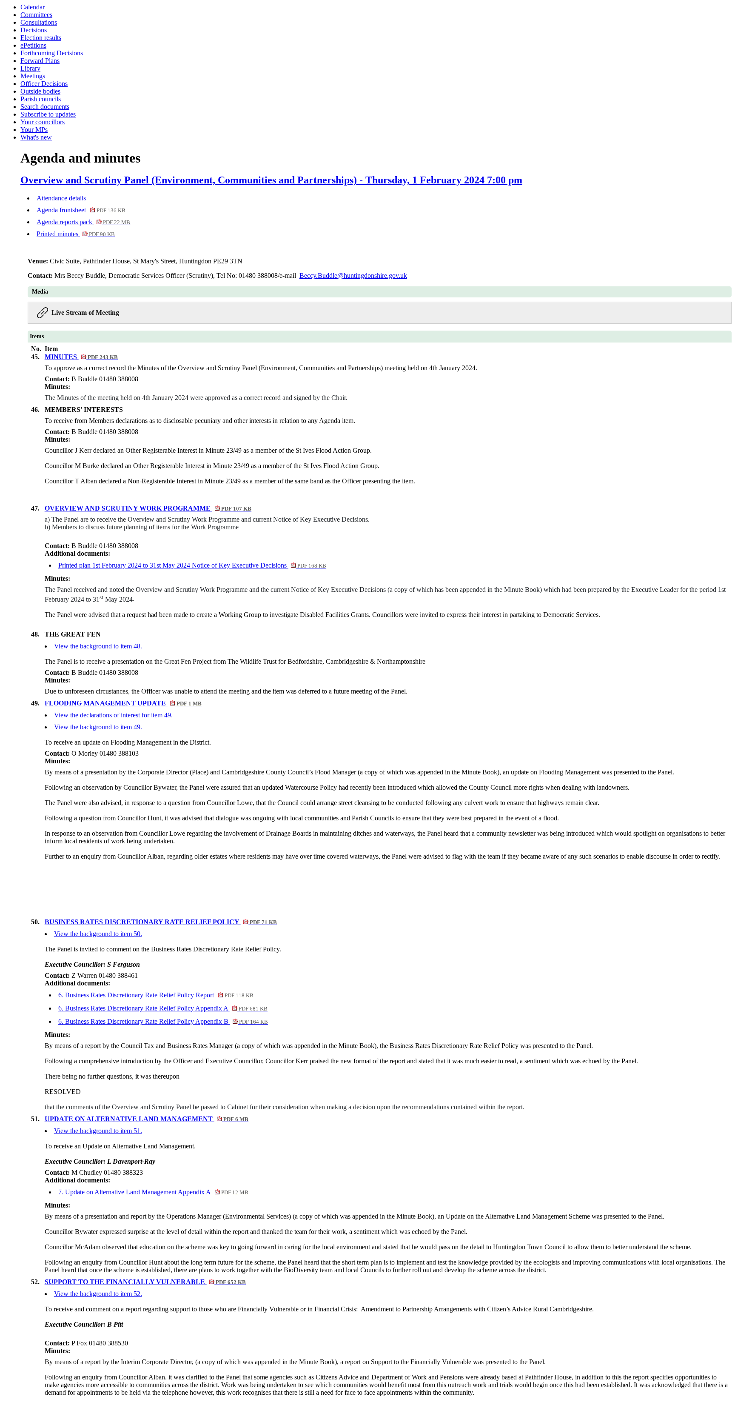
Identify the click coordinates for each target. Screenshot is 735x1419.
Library (30, 68)
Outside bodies (40, 91)
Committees (36, 14)
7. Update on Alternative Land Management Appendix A (153, 1192)
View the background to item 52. (98, 1293)
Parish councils (40, 99)
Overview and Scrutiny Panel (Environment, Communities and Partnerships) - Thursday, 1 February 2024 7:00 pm (271, 180)
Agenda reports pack (83, 222)
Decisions (33, 30)
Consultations (38, 22)
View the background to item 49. (98, 727)
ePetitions (33, 45)
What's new (36, 137)
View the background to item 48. (98, 646)
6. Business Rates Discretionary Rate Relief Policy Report (156, 995)
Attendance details (61, 198)
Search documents (44, 106)
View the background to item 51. (98, 1130)
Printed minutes (76, 233)
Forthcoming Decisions (51, 53)
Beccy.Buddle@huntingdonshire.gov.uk (353, 275)
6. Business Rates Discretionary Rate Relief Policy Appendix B (163, 1021)
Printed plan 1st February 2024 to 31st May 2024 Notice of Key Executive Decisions (192, 565)
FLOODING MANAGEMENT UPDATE (123, 703)
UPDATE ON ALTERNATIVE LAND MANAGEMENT (146, 1118)
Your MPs (34, 129)
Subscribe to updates (48, 114)
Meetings (32, 76)
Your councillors (42, 122)
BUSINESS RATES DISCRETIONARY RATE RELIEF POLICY (161, 921)
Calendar (32, 7)
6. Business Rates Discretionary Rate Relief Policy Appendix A (163, 1008)
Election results (40, 37)
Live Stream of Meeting (85, 312)
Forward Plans (40, 60)
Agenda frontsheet (81, 210)
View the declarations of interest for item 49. (113, 715)
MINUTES (81, 356)
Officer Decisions (44, 83)
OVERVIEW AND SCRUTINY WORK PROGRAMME (148, 508)
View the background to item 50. (98, 933)
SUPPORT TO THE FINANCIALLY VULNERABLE (145, 1281)
